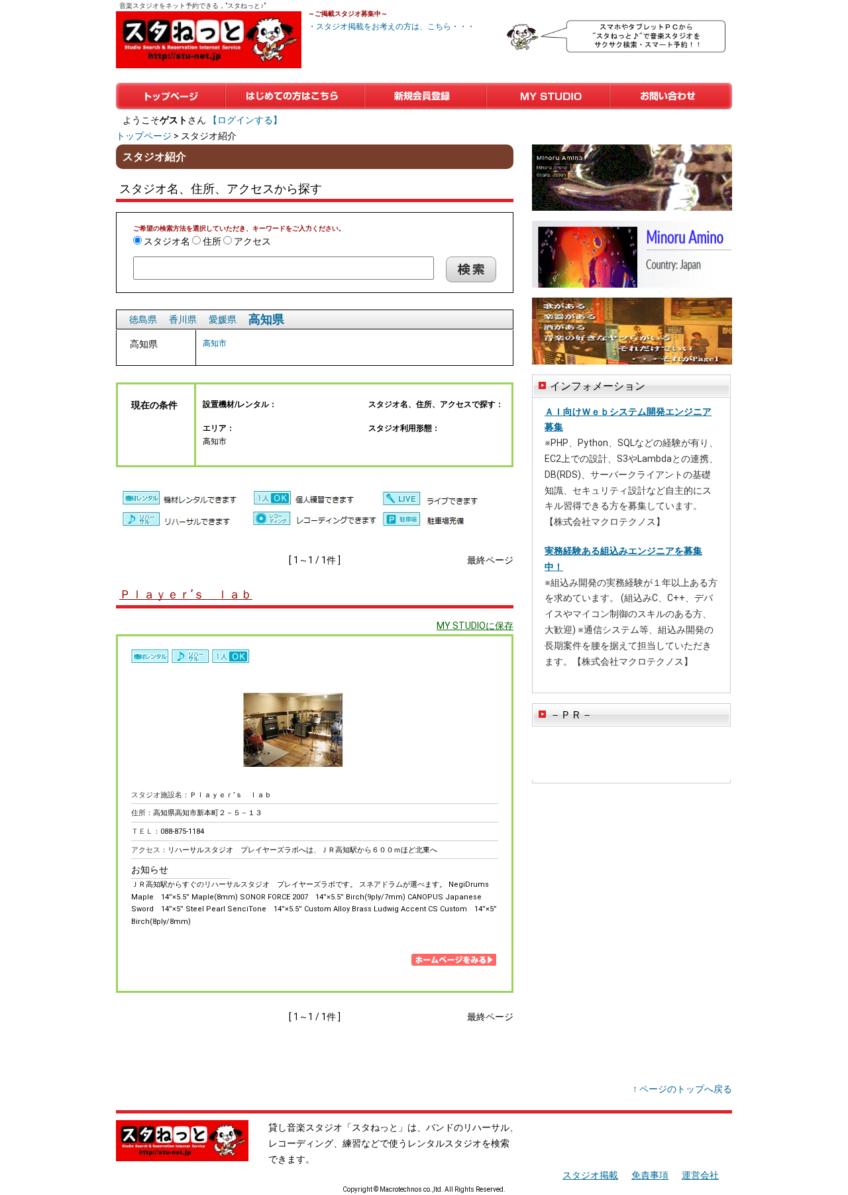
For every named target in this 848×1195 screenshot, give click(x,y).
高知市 (215, 343)
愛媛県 (223, 319)
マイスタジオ (548, 96)
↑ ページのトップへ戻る (682, 1089)
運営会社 (700, 1175)
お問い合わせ (671, 96)
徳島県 (143, 319)
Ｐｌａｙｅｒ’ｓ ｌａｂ (185, 594)
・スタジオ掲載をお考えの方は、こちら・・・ (391, 26)
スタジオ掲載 (590, 1175)
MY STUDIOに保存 (475, 625)
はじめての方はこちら (294, 96)
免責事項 (649, 1175)
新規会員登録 (425, 96)
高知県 (266, 319)
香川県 (183, 319)
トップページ (170, 96)
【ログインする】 (245, 120)
